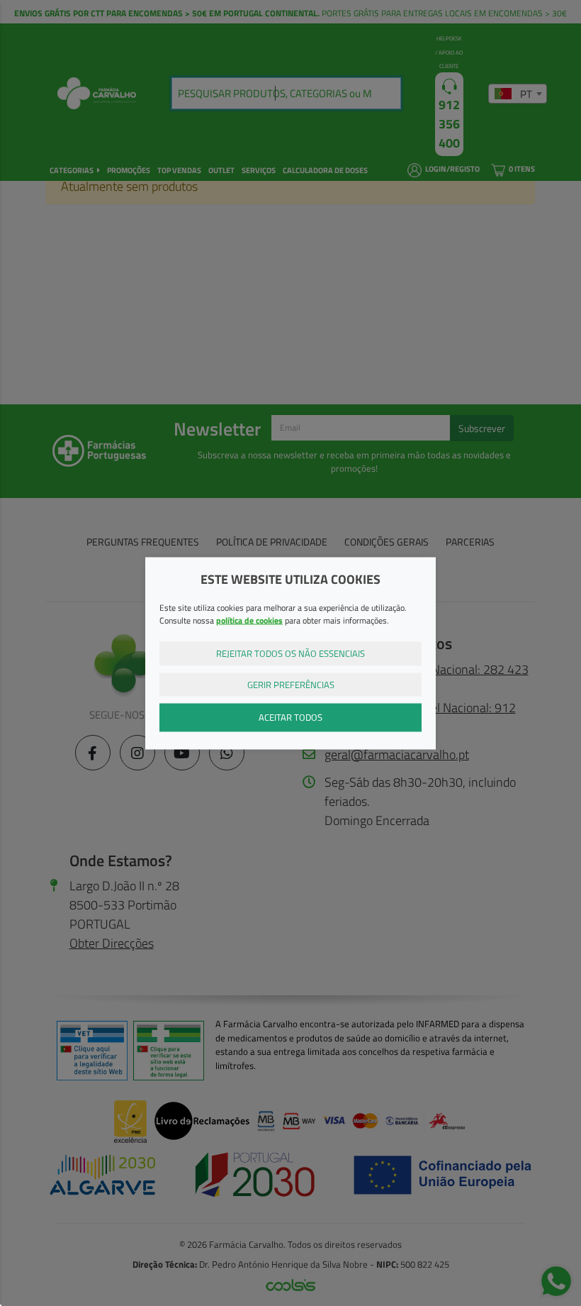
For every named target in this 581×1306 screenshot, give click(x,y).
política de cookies (249, 620)
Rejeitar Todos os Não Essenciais (290, 653)
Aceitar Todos (290, 717)
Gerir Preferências (290, 684)
